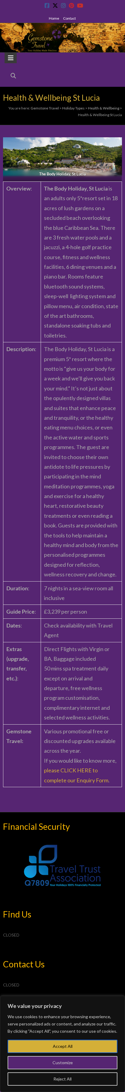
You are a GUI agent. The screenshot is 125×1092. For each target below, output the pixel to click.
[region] (62, 1044)
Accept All (63, 1046)
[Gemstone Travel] (62, 27)
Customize (62, 1062)
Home (54, 18)
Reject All (62, 1078)
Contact (69, 18)
